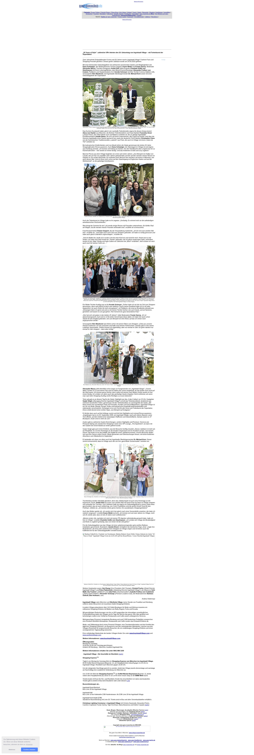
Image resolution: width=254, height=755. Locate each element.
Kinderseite (128, 14)
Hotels (139, 12)
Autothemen (159, 12)
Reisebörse (154, 17)
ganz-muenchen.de (147, 14)
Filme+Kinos (114, 12)
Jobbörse (147, 17)
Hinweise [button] (29, 744)
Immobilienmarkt (139, 17)
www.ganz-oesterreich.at (140, 741)
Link (128, 681)
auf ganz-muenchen (109, 17)
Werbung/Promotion (138, 1)
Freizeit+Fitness (105, 12)
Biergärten (103, 14)
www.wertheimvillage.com (92, 635)
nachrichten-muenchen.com (127, 737)
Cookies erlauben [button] (29, 749)
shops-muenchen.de (143, 744)
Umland (129, 12)
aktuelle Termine (118, 14)
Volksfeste (110, 14)
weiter (142, 711)
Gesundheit (135, 14)
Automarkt (130, 17)
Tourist (134, 12)
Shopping (152, 12)
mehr (121, 654)
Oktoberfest (89, 14)
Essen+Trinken (95, 12)
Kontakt (139, 15)
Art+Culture (122, 12)
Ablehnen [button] (12, 749)
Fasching (96, 14)
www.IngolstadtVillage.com (139, 633)
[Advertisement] (138, 6)
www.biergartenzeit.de (137, 714)
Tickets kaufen (122, 17)
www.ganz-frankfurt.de (135, 740)
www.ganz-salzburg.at (125, 741)
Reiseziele (145, 12)
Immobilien (167, 12)
